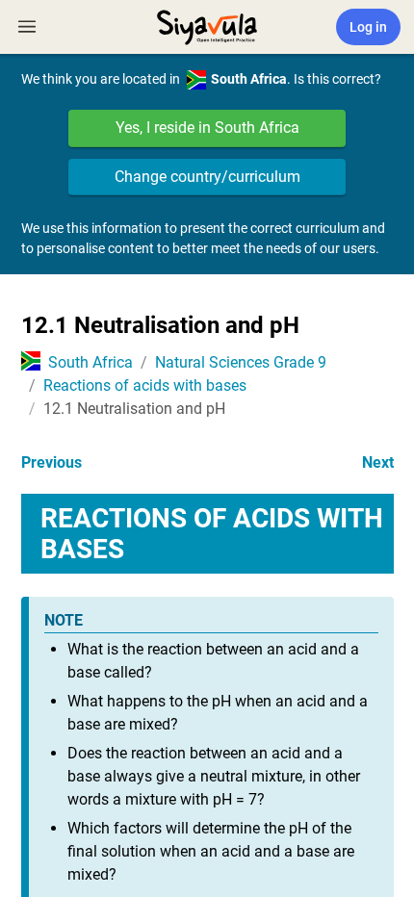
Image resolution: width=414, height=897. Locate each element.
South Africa (90, 362)
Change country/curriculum (207, 176)
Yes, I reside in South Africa (207, 127)
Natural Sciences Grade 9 (240, 362)
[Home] (207, 25)
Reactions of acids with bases (144, 385)
